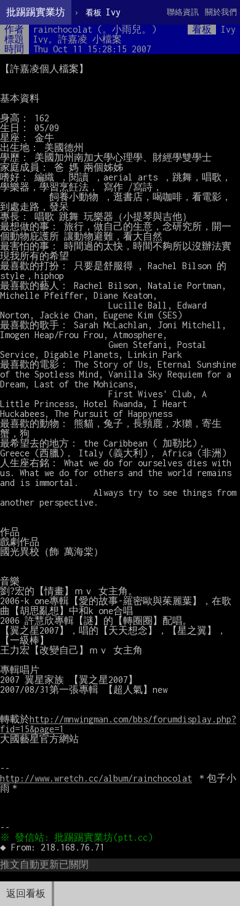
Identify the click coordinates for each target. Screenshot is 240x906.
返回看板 (26, 893)
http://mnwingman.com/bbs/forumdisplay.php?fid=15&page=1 (118, 724)
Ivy (103, 12)
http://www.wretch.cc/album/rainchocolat (96, 778)
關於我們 (221, 12)
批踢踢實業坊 (35, 12)
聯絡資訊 (183, 12)
